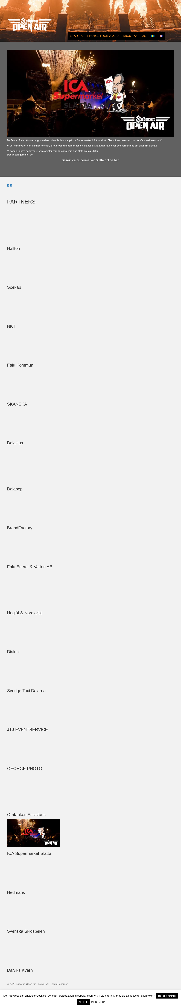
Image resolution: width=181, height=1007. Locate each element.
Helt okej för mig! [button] (167, 995)
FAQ (143, 35)
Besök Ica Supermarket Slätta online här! (90, 160)
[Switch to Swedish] (153, 36)
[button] (82, 36)
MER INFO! (98, 1001)
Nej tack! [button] (83, 1002)
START (75, 35)
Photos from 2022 (101, 35)
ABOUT (128, 35)
